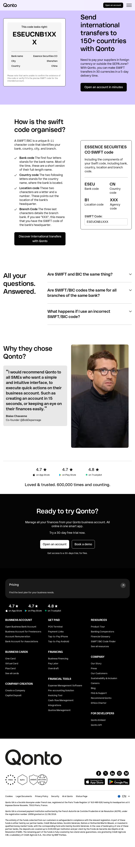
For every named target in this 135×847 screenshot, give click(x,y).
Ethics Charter (99, 703)
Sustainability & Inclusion (104, 678)
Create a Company (15, 690)
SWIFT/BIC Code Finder (103, 641)
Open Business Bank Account (20, 626)
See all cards (12, 673)
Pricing (14, 584)
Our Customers (99, 673)
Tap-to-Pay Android (58, 641)
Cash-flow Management (61, 700)
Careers (95, 683)
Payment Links (56, 631)
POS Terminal (55, 626)
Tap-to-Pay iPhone (58, 636)
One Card (10, 658)
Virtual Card (11, 663)
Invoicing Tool (55, 695)
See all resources (100, 646)
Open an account (113, 5)
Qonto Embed (98, 720)
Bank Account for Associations (21, 641)
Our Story (96, 663)
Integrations (54, 705)
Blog (93, 688)
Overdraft (53, 668)
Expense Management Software (65, 685)
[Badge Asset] (98, 773)
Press (94, 668)
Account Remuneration (17, 636)
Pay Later (53, 663)
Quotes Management (59, 710)
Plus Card (10, 668)
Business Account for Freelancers (23, 631)
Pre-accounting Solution (61, 690)
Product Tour (98, 626)
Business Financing (58, 658)
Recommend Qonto (101, 698)
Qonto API (96, 725)
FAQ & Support (99, 693)
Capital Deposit (13, 695)
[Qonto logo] (10, 5)
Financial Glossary (100, 636)
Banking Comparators (102, 631)
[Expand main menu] (129, 5)
